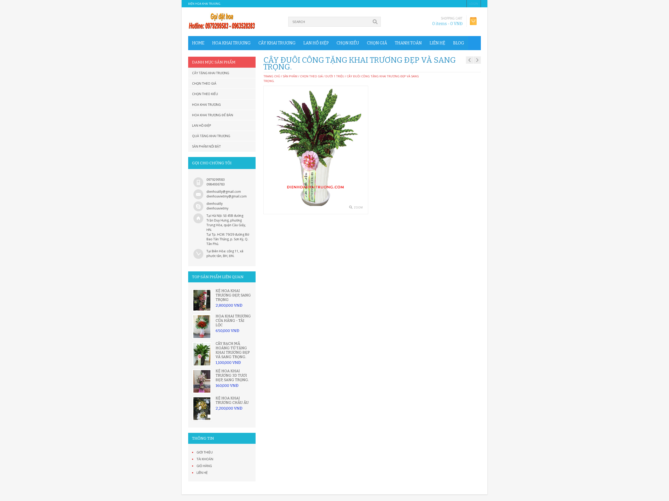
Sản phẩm (290, 76)
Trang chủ (271, 76)
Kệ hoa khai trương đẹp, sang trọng (233, 295)
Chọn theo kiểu (205, 94)
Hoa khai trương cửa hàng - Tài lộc (233, 320)
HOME (198, 42)
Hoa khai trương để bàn (212, 115)
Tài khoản (205, 459)
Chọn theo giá (204, 83)
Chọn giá (377, 42)
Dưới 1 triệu (334, 76)
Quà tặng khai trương (211, 136)
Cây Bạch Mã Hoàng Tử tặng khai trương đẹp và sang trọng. (233, 350)
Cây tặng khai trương (210, 73)
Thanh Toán (408, 42)
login (473, 3)
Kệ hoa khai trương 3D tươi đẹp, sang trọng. (232, 375)
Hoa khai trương (231, 42)
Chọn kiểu (348, 42)
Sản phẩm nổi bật (206, 146)
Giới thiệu (205, 452)
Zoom (358, 207)
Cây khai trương (277, 42)
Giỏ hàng (204, 466)
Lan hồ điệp (316, 42)
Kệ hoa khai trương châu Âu (232, 400)
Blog (458, 42)
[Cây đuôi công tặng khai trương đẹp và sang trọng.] (315, 150)
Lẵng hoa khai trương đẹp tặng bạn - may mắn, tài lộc (462, 53)
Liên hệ (437, 42)
